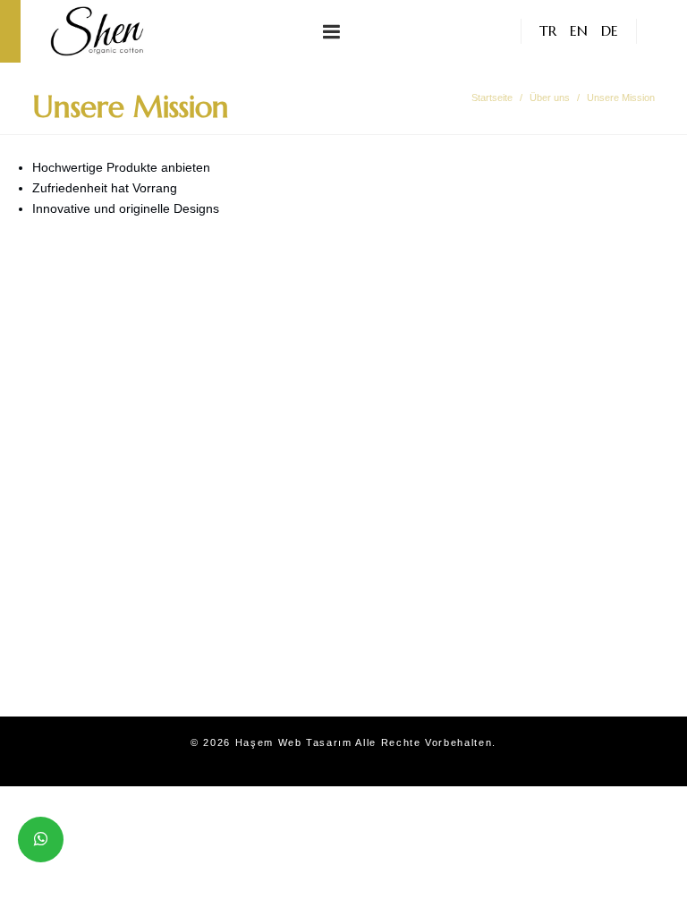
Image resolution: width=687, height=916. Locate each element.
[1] (332, 32)
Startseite (492, 97)
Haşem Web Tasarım (293, 742)
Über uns (550, 97)
